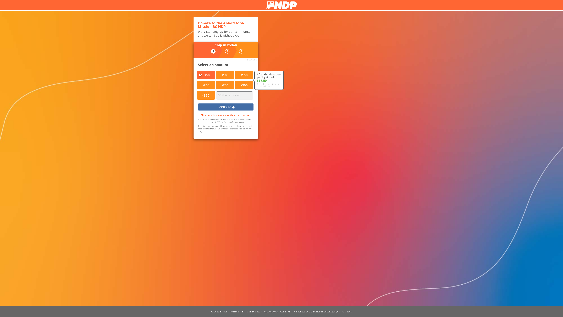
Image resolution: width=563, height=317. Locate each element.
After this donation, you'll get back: (269, 75)
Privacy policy (271, 311)
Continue (224, 106)
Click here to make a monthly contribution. (226, 115)
